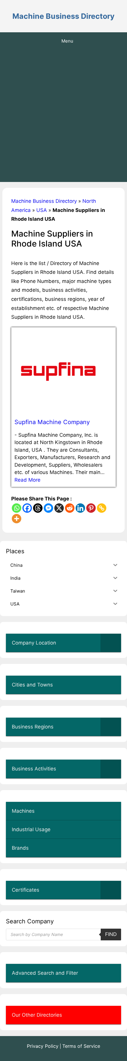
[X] (59, 508)
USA (41, 210)
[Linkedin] (80, 508)
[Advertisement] (63, 116)
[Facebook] (27, 508)
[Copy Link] (101, 508)
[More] (16, 518)
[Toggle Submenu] (110, 643)
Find (111, 934)
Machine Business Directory (63, 16)
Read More (27, 480)
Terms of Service (81, 1046)
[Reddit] (69, 508)
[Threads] (38, 508)
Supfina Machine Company (52, 422)
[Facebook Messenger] (48, 508)
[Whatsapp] (16, 508)
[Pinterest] (91, 508)
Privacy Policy (42, 1046)
